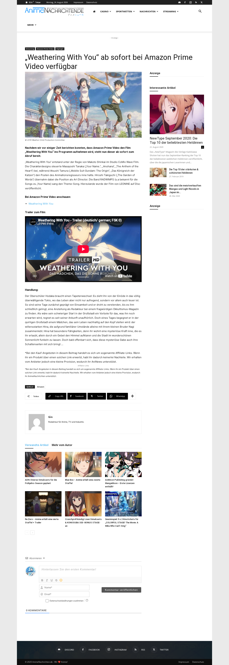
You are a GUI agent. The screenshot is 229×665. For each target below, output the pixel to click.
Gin (50, 417)
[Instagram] (190, 2)
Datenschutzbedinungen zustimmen (66, 600)
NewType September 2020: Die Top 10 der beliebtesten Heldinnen (176, 140)
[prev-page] (27, 533)
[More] (132, 396)
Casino (104, 11)
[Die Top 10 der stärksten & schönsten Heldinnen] (158, 172)
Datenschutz (91, 2)
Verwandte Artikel (36, 445)
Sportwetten (124, 11)
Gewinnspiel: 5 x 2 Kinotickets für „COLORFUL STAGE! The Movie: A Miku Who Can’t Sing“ (121, 522)
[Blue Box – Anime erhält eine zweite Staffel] (83, 464)
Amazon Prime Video (45, 49)
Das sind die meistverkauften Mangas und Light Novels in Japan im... (185, 189)
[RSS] (195, 2)
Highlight (59, 49)
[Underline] (51, 580)
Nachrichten (148, 11)
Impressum (78, 2)
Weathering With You (41, 203)
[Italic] (47, 580)
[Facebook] (184, 2)
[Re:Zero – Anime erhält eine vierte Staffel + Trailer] (43, 503)
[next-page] (32, 533)
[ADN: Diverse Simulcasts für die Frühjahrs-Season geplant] (43, 464)
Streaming (169, 11)
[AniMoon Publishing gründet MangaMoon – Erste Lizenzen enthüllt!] (123, 464)
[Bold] (42, 580)
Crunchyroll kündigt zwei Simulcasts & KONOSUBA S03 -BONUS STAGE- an (83, 522)
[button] (200, 11)
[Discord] (179, 2)
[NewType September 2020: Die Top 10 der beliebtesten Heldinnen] (177, 114)
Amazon (40, 386)
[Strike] (56, 580)
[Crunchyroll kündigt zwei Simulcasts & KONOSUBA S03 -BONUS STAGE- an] (83, 503)
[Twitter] (201, 2)
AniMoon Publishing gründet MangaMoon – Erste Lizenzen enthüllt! (119, 483)
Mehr (30, 24)
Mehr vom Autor (62, 445)
